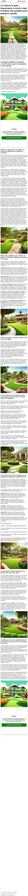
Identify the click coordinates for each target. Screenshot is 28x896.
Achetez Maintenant (14, 138)
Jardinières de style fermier (7, 895)
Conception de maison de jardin (8, 892)
